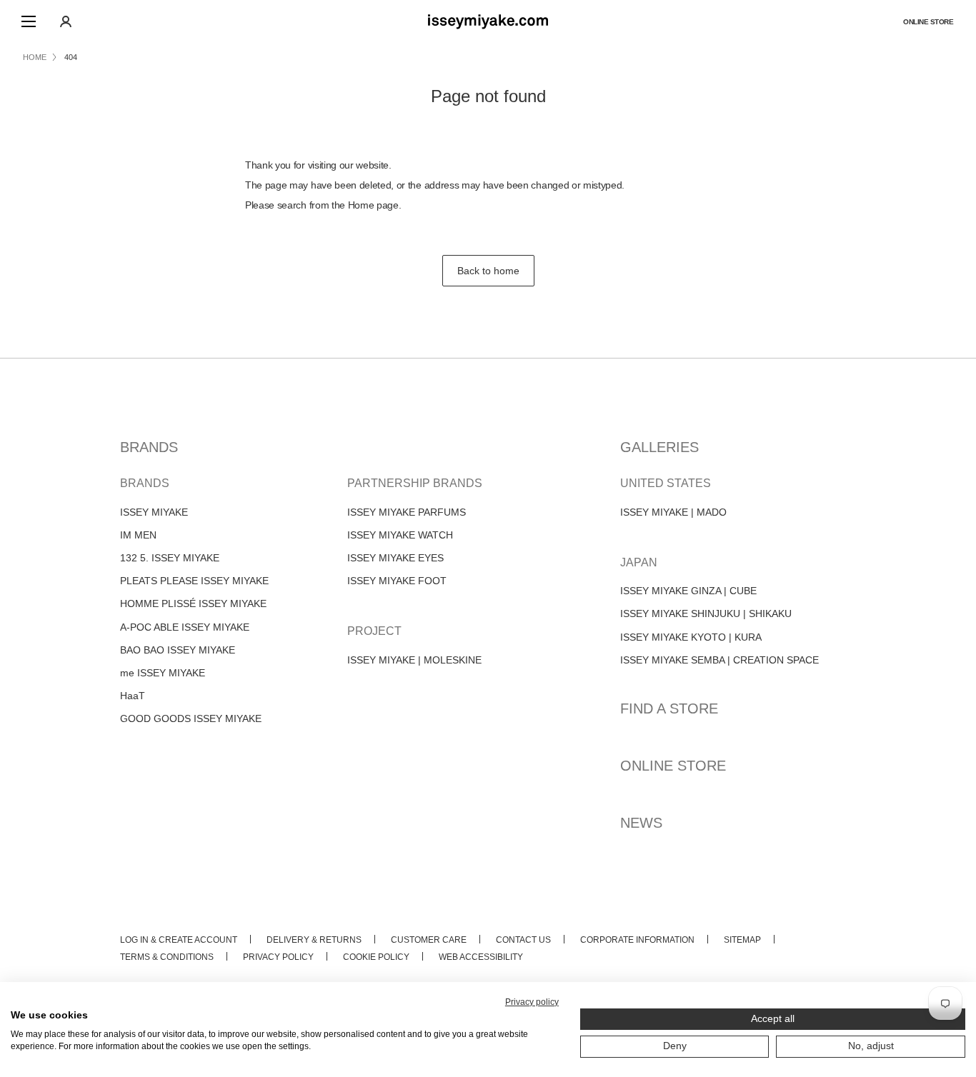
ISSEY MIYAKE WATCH (400, 535)
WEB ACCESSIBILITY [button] (481, 957)
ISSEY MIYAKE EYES (395, 557)
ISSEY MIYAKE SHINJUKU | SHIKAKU (706, 613)
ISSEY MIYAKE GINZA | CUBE (688, 590)
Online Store (928, 22)
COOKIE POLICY (376, 957)
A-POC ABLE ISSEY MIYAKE (184, 627)
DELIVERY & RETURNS (314, 940)
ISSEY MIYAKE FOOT (397, 580)
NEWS (641, 823)
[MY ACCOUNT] (65, 21)
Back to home (488, 270)
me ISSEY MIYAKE (162, 672)
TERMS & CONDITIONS (167, 957)
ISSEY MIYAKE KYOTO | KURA (691, 637)
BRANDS (149, 447)
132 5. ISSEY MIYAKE (169, 557)
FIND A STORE (669, 708)
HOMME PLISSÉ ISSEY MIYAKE (193, 603)
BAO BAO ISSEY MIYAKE (177, 650)
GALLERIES (659, 447)
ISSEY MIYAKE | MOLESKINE (414, 660)
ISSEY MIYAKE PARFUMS (406, 512)
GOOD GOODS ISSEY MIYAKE (191, 718)
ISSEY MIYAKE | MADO (673, 512)
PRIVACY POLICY (278, 957)
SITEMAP (742, 940)
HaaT (132, 695)
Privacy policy (532, 1002)
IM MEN (138, 535)
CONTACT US (523, 940)
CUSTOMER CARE (429, 940)
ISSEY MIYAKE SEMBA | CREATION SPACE (719, 660)
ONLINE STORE (673, 765)
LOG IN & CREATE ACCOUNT (178, 940)
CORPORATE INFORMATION (637, 940)
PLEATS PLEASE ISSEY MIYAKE (194, 580)
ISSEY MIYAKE (154, 512)
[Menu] (28, 21)
